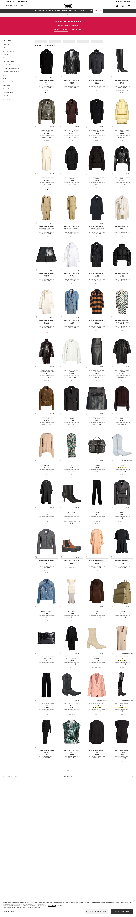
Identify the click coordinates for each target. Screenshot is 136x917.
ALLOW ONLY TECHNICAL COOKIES (96, 911)
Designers (82, 11)
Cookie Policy (51, 905)
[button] (18, 44)
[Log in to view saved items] (123, 6)
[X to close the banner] (134, 901)
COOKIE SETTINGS (8, 911)
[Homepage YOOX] (68, 6)
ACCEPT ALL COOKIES (122, 911)
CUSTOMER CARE (22, 1)
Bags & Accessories (69, 11)
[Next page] (123, 776)
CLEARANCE (98, 11)
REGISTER (120, 1)
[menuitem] (9, 5)
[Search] (117, 6)
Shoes (57, 11)
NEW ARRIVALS (39, 11)
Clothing (49, 11)
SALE (90, 11)
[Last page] (131, 776)
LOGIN (127, 2)
